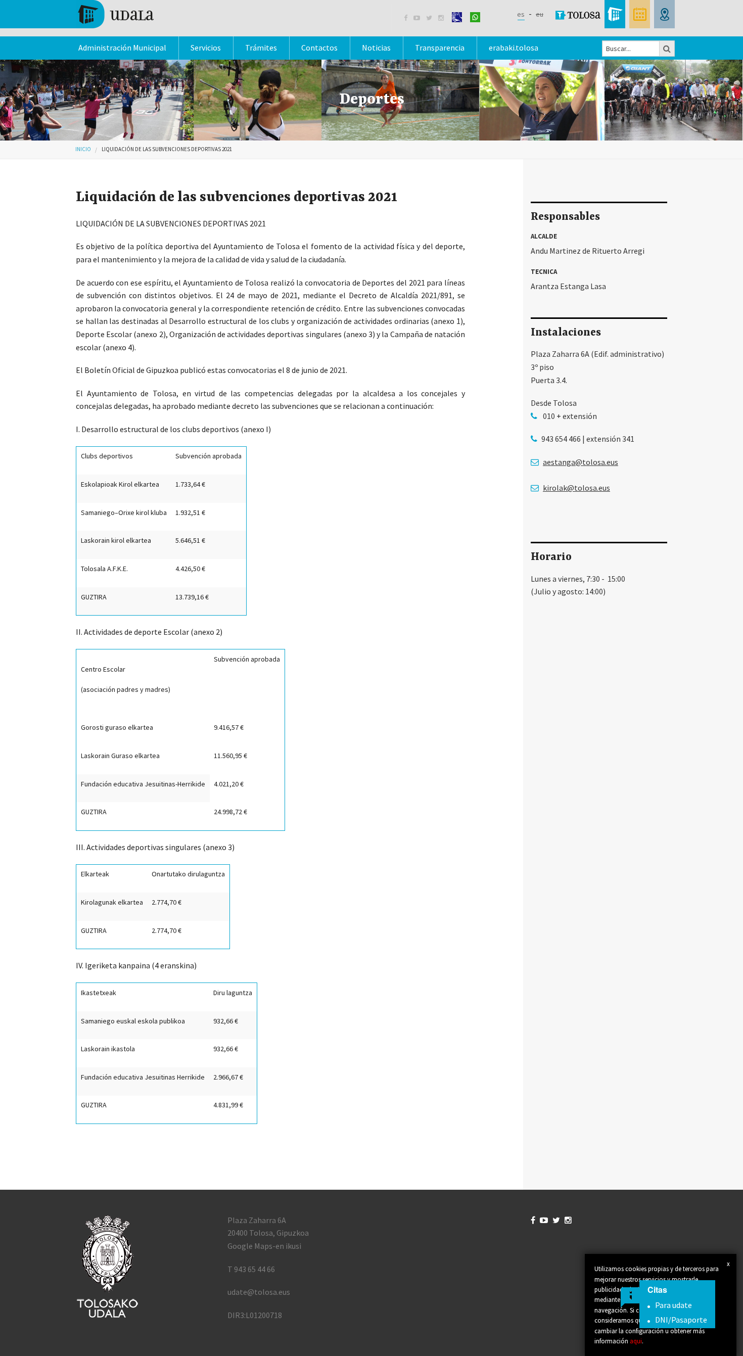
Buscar (667, 48)
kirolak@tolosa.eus (576, 488)
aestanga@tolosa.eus (580, 462)
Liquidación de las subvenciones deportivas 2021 (167, 149)
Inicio (83, 149)
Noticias (376, 47)
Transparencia (440, 47)
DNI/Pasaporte (681, 1320)
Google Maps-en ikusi (264, 1246)
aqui (636, 1341)
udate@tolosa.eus (258, 1292)
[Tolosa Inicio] (115, 13)
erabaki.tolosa (513, 47)
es (521, 14)
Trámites (261, 47)
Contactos (319, 47)
